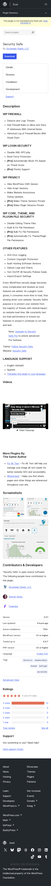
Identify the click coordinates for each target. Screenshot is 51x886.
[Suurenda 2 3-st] (44, 501)
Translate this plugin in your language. (26, 374)
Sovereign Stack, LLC (17, 48)
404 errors (27, 660)
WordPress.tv (11, 805)
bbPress (8, 825)
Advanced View (11, 680)
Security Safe (19, 350)
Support (10, 96)
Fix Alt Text (13, 463)
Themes (31, 771)
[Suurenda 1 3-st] (20, 501)
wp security (42, 672)
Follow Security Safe (22, 346)
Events (30, 796)
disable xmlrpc (41, 660)
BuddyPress (10, 830)
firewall (34, 666)
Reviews (10, 74)
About (6, 766)
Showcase (32, 766)
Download (10, 56)
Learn (6, 790)
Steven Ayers (16, 596)
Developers (9, 801)
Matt (7, 820)
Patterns (31, 781)
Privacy (7, 781)
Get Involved (34, 790)
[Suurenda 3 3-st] (44, 522)
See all (44, 728)
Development (13, 89)
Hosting (7, 776)
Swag (31, 805)
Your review (9, 728)
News (6, 771)
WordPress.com (12, 815)
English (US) (42, 654)
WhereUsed (13, 476)
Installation (11, 82)
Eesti (12, 842)
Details (9, 67)
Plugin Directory (10, 13)
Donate (32, 801)
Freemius (13, 606)
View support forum (13, 749)
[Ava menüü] (46, 4)
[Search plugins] (33, 32)
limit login (43, 666)
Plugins (30, 776)
